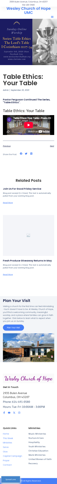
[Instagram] (19, 412)
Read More (8, 202)
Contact (7, 464)
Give (5, 451)
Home (6, 433)
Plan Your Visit (13, 327)
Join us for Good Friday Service (22, 188)
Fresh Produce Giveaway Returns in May (27, 260)
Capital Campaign (12, 456)
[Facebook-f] (4, 412)
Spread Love (11, 479)
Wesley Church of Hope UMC (28, 10)
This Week (8, 438)
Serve (6, 447)
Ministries (7, 442)
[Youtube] (9, 412)
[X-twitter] (14, 412)
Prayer (6, 460)
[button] (52, 17)
